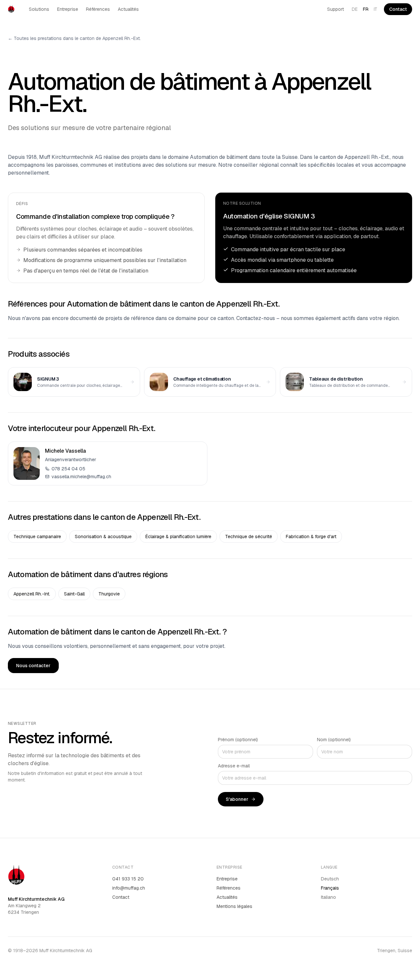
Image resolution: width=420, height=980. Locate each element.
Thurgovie (109, 594)
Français (330, 888)
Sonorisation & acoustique (103, 536)
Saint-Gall (74, 594)
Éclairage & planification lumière (178, 536)
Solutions (39, 9)
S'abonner (237, 799)
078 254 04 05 (68, 469)
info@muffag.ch (128, 888)
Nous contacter (33, 666)
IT (375, 9)
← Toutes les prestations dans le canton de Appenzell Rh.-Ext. (74, 38)
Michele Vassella (65, 450)
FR (365, 9)
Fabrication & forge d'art (311, 536)
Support (335, 9)
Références (98, 9)
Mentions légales (234, 906)
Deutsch (330, 879)
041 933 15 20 (128, 879)
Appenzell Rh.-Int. (31, 594)
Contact (398, 9)
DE (355, 9)
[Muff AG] (11, 9)
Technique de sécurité (248, 536)
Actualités (128, 9)
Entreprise (67, 9)
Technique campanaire (37, 536)
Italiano (328, 897)
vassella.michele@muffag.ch (81, 477)
